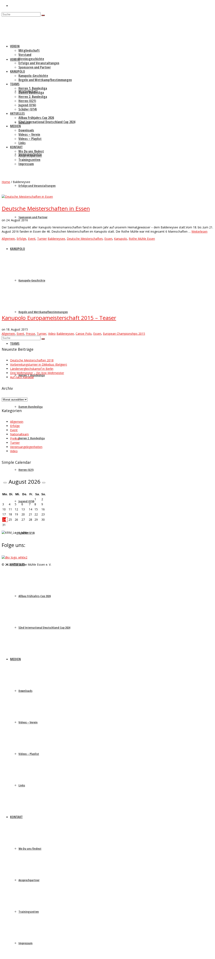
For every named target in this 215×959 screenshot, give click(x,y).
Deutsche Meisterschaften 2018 (32, 360)
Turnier (42, 239)
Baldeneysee (56, 239)
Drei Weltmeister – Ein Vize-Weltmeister (37, 373)
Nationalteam (19, 434)
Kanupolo (120, 239)
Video (52, 334)
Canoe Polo (84, 334)
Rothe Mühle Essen (142, 239)
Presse (30, 334)
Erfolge (21, 239)
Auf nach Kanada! (22, 377)
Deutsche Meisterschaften (85, 239)
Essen (108, 239)
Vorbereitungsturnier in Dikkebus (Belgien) (38, 364)
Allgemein (8, 239)
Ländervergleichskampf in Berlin (31, 369)
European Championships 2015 (124, 334)
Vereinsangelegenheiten (26, 447)
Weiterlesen (199, 231)
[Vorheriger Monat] (5, 482)
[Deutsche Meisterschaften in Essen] (27, 197)
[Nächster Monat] (43, 482)
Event (31, 239)
